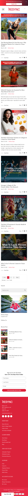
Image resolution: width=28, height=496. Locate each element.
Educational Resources (6, 456)
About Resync (4, 437)
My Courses (4, 484)
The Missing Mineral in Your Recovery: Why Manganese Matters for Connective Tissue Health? (13, 44)
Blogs (3, 444)
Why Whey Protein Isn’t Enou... (16, 355)
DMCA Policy (4, 472)
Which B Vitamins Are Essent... (16, 339)
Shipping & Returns (6, 468)
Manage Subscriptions (6, 481)
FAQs (3, 463)
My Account (4, 479)
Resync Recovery (5, 424)
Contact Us (4, 465)
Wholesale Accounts (6, 454)
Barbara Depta (4, 314)
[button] (7, 494)
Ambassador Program (6, 451)
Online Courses (5, 428)
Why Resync (4, 440)
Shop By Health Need (6, 442)
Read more (6, 57)
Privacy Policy (5, 470)
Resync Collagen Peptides (7, 426)
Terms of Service (11, 491)
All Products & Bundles (6, 430)
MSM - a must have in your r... (15, 347)
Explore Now (14, 4)
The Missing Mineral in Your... (15, 331)
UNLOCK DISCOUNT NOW (14, 390)
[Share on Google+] (26, 57)
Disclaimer (18, 491)
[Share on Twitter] (24, 57)
